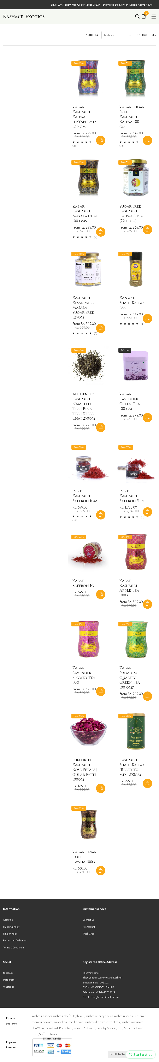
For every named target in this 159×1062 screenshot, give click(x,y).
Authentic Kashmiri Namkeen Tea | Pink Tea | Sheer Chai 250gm (83, 406)
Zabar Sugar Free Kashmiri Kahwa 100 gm (132, 117)
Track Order (89, 933)
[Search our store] (137, 16)
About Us (8, 920)
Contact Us (88, 920)
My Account (89, 927)
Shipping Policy (11, 927)
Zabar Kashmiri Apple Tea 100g (129, 588)
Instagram (8, 979)
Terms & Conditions (13, 947)
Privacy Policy (10, 933)
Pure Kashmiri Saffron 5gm (132, 496)
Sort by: (92, 35)
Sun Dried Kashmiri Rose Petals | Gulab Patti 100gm (84, 770)
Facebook (8, 973)
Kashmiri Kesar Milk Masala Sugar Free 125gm (83, 307)
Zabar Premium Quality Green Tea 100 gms (129, 678)
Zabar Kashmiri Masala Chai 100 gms (85, 214)
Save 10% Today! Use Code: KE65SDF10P (75, 5)
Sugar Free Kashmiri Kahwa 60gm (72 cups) (131, 214)
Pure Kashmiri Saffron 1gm (84, 496)
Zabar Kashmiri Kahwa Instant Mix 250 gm (84, 117)
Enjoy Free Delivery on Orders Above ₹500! (128, 5)
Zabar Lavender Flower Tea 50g (83, 675)
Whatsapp (8, 986)
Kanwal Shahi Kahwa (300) (132, 302)
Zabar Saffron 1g (83, 583)
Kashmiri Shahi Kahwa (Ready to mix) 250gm (132, 767)
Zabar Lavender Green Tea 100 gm (129, 401)
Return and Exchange (14, 940)
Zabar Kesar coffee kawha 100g (84, 857)
